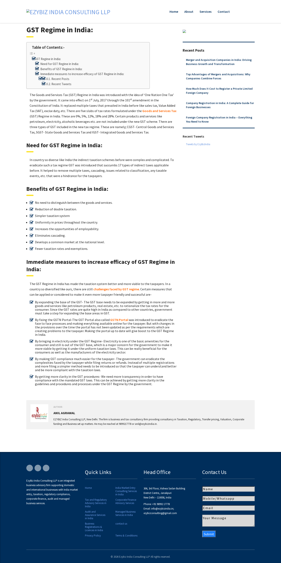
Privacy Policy (93, 535)
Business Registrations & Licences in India (94, 527)
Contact (224, 11)
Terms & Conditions (126, 535)
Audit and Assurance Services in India (95, 515)
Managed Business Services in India (125, 513)
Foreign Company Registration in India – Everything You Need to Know (219, 119)
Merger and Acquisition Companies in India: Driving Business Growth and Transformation (219, 62)
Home (174, 11)
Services (205, 11)
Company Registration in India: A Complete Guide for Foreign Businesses (220, 105)
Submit (209, 534)
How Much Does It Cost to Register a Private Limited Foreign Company (219, 91)
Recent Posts (60, 79)
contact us (121, 523)
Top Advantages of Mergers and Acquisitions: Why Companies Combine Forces (218, 76)
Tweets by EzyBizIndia (198, 144)
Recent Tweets (61, 84)
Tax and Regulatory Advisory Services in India (96, 503)
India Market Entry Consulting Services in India (126, 491)
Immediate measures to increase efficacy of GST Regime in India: (82, 74)
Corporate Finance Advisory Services (125, 501)
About (188, 11)
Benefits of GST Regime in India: (61, 69)
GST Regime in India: (48, 59)
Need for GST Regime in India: (59, 64)
